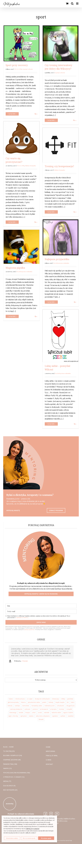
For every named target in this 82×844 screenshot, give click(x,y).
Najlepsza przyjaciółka (57, 259)
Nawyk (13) (7, 768)
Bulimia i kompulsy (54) (12, 755)
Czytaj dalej (11, 114)
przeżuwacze (44, 709)
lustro (72, 702)
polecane (27, 709)
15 (36, 114)
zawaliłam (71, 716)
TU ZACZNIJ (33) (9, 751)
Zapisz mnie (41, 622)
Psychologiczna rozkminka (61, 263)
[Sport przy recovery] (21, 43)
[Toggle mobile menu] (77, 3)
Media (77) (7, 781)
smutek (21, 712)
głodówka (70, 699)
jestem (44, 702)
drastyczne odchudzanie (42, 699)
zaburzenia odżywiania (43, 716)
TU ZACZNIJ (18, 69)
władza (31, 716)
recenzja (61, 709)
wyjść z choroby (13, 716)
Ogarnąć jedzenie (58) (12, 760)
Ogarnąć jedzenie (27, 69)
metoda (10, 706)
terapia (27, 712)
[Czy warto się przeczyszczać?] (21, 137)
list (68, 702)
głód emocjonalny (13, 702)
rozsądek (69, 709)
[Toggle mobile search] (72, 3)
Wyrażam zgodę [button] (46, 838)
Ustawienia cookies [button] (12, 838)
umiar (34, 712)
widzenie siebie (56, 712)
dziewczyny (55, 699)
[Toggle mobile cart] (67, 3)
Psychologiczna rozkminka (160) (16, 773)
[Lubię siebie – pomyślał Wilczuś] (60, 336)
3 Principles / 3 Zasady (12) (13, 777)
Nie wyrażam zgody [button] (29, 838)
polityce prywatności (30, 629)
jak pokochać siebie (34, 702)
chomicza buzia (20, 699)
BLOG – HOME (8, 747)
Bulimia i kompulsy (30, 165)
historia (23, 702)
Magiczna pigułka (15, 267)
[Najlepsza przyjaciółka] (60, 237)
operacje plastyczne (16, 709)
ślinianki (41, 719)
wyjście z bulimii (68, 712)
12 (36, 222)
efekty (63, 699)
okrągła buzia (70, 706)
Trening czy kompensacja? (59, 166)
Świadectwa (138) (10, 764)
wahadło (46, 712)
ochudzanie (60, 706)
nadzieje (17, 706)
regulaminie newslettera (22, 617)
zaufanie (62, 716)
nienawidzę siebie (36, 706)
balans (11, 699)
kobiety (51, 702)
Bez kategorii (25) (10, 790)
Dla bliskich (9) (9, 786)
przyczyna (53, 709)
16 (75, 212)
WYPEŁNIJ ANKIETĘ (13, 510)
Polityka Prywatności (32, 828)
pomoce (35, 709)
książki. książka (60, 702)
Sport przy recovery (17, 65)
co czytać (30, 699)
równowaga (12, 712)
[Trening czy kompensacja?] (60, 145)
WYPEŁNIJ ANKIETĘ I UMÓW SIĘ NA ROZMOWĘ (41, 594)
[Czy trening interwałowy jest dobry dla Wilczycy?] (60, 43)
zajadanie (55, 716)
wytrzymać (23, 716)
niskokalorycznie (50, 706)
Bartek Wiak (69, 840)
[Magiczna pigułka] (21, 247)
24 (75, 120)
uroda (40, 712)
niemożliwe (25, 706)
